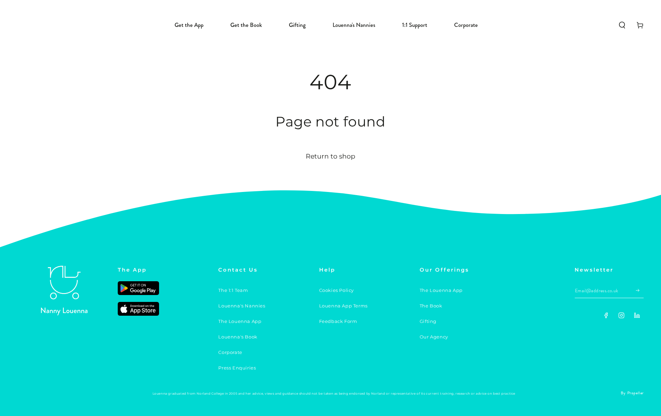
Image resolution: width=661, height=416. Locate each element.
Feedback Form (338, 321)
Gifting (428, 321)
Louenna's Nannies (241, 305)
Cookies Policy (336, 290)
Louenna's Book (237, 336)
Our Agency (434, 336)
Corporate (230, 352)
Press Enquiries (237, 368)
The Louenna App (239, 321)
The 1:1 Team (233, 290)
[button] (622, 25)
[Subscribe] (640, 290)
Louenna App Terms (343, 305)
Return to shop (330, 156)
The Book (431, 305)
